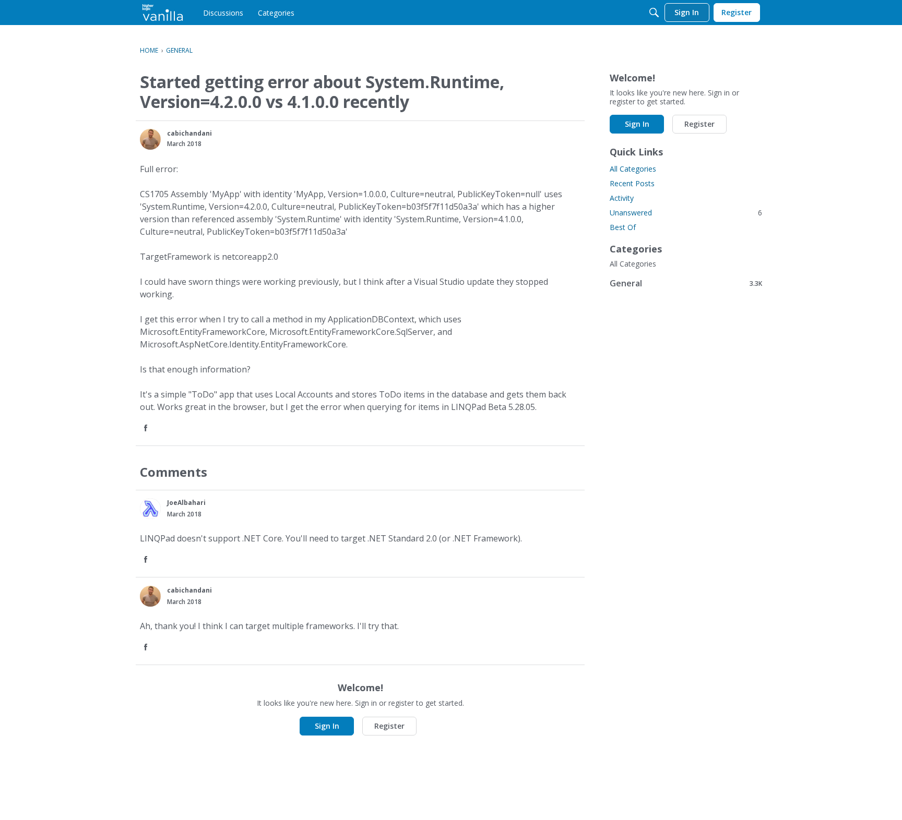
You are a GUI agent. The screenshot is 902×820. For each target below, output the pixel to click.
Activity (622, 198)
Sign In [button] (327, 726)
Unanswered (686, 213)
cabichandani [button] (189, 133)
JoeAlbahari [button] (186, 502)
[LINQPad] (162, 12)
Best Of (623, 227)
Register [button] (389, 726)
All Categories (633, 169)
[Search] (654, 12)
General (686, 283)
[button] (150, 139)
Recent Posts (632, 183)
